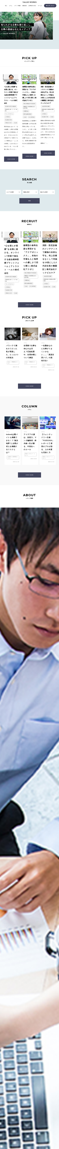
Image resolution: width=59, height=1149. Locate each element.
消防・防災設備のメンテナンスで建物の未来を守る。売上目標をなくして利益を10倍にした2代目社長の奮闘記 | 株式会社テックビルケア (50, 259)
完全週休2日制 (8, 119)
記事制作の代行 (32, 5)
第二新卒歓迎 (32, 117)
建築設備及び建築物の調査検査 (48, 110)
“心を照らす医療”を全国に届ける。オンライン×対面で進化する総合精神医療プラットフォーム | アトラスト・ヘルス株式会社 (11, 259)
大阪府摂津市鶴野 (46, 106)
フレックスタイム (9, 113)
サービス (40, 5)
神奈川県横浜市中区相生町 (29, 103)
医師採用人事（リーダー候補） (11, 110)
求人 (6, 5)
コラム (10, 5)
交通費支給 (25, 111)
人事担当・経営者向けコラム (13, 457)
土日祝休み (7, 116)
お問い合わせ (51, 5)
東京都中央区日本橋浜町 (10, 106)
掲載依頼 (24, 5)
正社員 (15, 122)
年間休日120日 (8, 122)
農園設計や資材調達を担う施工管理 (29, 107)
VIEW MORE (11, 159)
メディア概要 (17, 5)
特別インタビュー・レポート (30, 454)
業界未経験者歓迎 (27, 114)
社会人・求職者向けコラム (13, 362)
